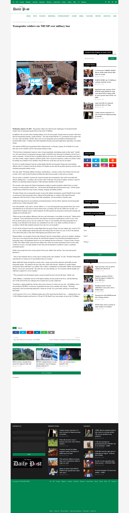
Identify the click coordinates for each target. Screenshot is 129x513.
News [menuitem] (35, 16)
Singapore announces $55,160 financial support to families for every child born (104, 278)
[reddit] (112, 160)
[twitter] (109, 2)
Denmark (42, 2)
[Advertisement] (47, 46)
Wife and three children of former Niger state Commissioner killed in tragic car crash (69, 461)
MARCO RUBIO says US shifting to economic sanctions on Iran (105, 81)
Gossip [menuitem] (74, 16)
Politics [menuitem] (42, 16)
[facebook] (106, 2)
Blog (74, 2)
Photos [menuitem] (98, 16)
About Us (56, 511)
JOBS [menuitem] (114, 16)
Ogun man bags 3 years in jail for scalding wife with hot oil (105, 268)
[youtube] (112, 165)
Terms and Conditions (76, 511)
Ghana (69, 2)
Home (14, 22)
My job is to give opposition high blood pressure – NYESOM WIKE (105, 462)
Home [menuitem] (28, 16)
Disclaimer (86, 511)
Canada (22, 2)
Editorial (18, 22)
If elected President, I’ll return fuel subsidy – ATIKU (105, 471)
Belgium (28, 2)
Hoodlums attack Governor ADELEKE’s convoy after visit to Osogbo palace (104, 288)
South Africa (56, 2)
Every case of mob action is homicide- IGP (67, 363)
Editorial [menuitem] (51, 16)
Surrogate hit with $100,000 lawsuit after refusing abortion (105, 296)
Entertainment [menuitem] (63, 16)
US (13, 2)
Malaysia (49, 2)
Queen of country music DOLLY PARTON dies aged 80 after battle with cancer (69, 471)
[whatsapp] (104, 160)
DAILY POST (26, 481)
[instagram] (112, 2)
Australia (35, 2)
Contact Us (93, 511)
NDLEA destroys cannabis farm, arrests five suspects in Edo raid (22, 363)
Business (83, 2)
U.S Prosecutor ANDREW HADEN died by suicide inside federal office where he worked (105, 72)
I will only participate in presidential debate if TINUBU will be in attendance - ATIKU (105, 444)
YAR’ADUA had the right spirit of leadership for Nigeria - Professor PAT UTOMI (105, 453)
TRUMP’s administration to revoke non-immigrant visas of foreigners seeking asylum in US (46, 364)
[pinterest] (115, 2)
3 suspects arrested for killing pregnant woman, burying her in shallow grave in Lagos (69, 451)
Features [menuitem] (89, 16)
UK (17, 2)
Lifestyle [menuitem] (107, 16)
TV (79, 2)
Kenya (64, 2)
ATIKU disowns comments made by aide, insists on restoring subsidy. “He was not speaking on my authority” (105, 433)
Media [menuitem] (81, 16)
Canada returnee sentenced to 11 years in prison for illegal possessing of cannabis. (105, 114)
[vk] (96, 165)
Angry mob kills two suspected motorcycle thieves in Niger (104, 104)
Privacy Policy (64, 511)
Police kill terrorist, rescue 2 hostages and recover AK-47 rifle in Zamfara (69, 442)
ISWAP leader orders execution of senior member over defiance (105, 306)
